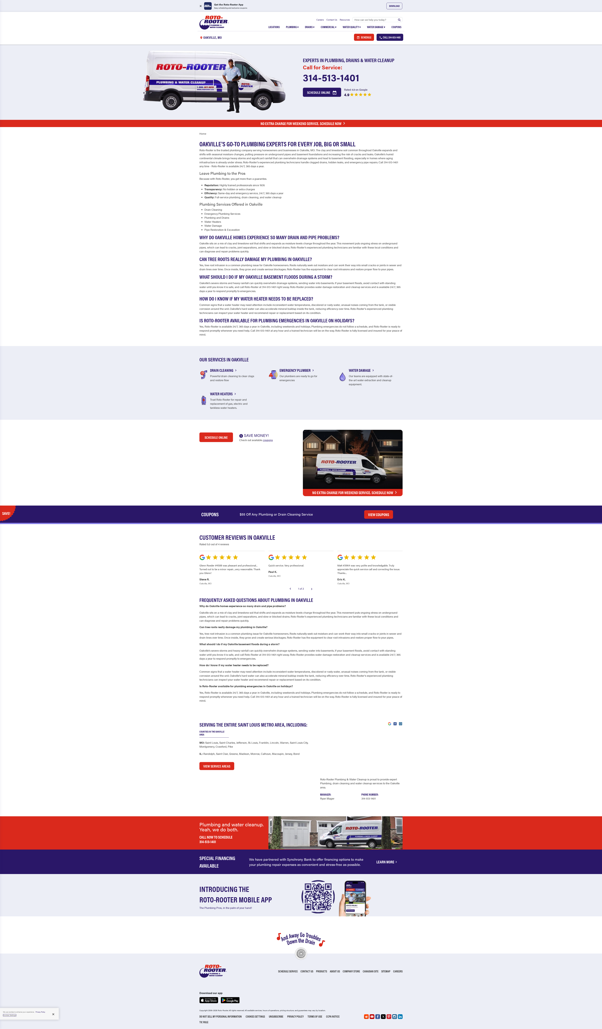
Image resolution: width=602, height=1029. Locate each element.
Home (202, 133)
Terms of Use (315, 1016)
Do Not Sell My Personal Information (220, 1016)
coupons (268, 440)
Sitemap (385, 971)
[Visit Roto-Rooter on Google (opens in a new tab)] (389, 723)
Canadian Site (370, 971)
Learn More (385, 861)
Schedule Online (319, 92)
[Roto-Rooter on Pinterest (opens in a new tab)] (389, 1016)
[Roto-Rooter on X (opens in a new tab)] (383, 1016)
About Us (335, 971)
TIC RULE (203, 1022)
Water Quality (352, 27)
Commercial (328, 27)
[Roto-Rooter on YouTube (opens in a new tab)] (372, 1016)
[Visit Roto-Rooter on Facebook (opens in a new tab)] (395, 723)
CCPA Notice (333, 1016)
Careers (320, 19)
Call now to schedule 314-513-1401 (215, 839)
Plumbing (292, 27)
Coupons (396, 27)
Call (391, 37)
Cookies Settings (255, 1016)
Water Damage (376, 27)
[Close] (53, 1014)
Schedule (365, 37)
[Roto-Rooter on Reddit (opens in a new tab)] (366, 1016)
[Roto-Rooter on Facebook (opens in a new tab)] (377, 1016)
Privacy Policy (295, 1016)
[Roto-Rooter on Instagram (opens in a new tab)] (394, 1016)
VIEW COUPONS (378, 514)
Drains (309, 27)
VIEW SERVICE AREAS (216, 766)
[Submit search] (399, 19)
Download (394, 6)
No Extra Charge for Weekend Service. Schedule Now (301, 123)
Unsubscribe (276, 1016)
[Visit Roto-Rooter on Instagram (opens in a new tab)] (400, 723)
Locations (274, 27)
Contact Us (331, 19)
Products (321, 971)
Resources (345, 19)
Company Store (351, 971)
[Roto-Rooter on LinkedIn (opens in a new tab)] (400, 1016)
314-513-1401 (331, 77)
